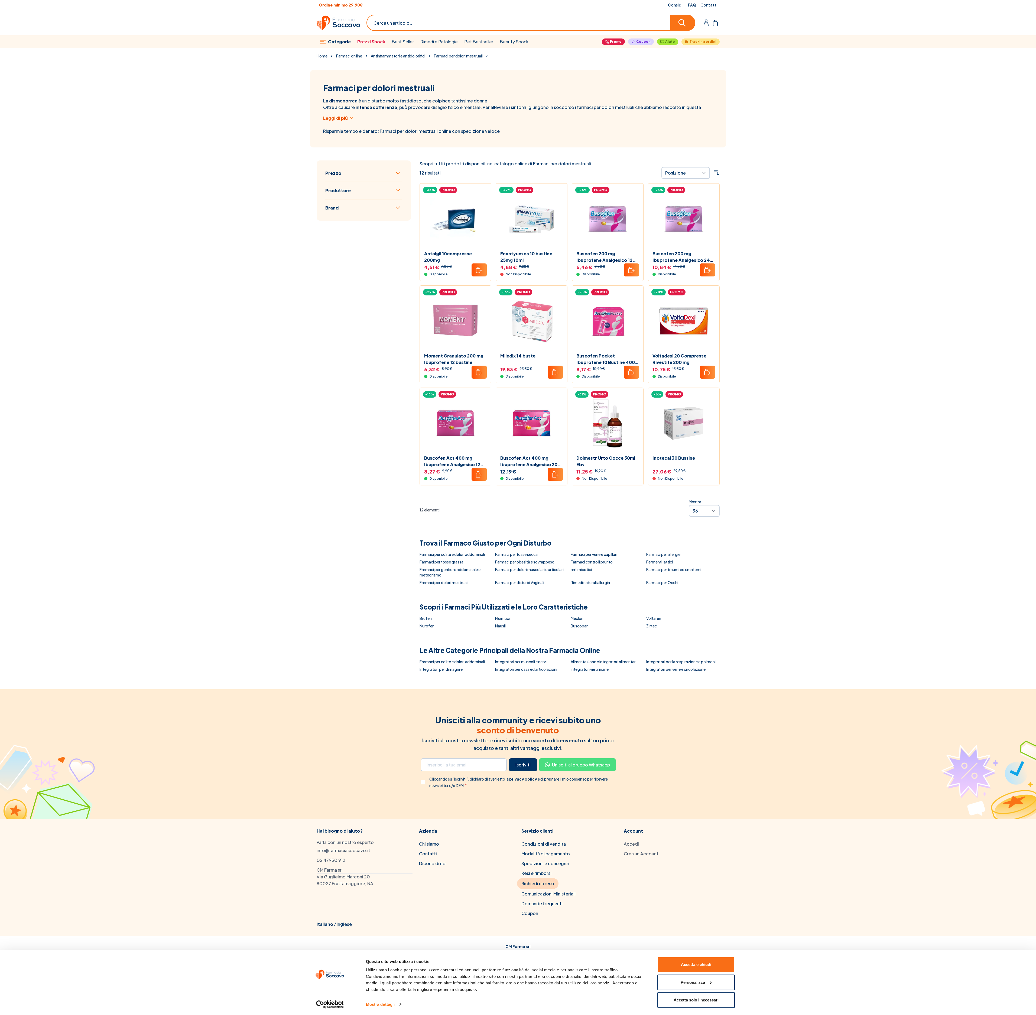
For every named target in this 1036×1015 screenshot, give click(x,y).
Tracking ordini (703, 42)
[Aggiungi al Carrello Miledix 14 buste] (555, 372)
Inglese (344, 924)
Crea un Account (641, 853)
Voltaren (653, 618)
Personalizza (693, 982)
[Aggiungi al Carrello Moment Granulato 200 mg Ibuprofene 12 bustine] (479, 372)
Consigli (676, 4)
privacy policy (523, 778)
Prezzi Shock (371, 41)
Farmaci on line (349, 55)
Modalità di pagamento (545, 853)
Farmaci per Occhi (662, 582)
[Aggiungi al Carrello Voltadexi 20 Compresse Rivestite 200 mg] (707, 372)
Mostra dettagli (380, 1004)
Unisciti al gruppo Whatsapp (581, 765)
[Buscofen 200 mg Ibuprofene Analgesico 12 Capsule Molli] (607, 219)
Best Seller (403, 41)
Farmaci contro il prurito (592, 561)
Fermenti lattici (659, 561)
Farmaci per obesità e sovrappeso (524, 561)
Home (322, 55)
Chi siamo (429, 844)
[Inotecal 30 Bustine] (683, 423)
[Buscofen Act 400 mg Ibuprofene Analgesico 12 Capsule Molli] (455, 423)
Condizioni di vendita (543, 844)
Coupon (643, 42)
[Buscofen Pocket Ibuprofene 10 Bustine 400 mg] (607, 321)
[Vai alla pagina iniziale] (338, 22)
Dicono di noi (433, 863)
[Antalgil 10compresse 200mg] (455, 219)
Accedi (631, 844)
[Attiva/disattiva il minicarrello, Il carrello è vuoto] (715, 22)
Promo (616, 42)
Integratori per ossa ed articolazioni (526, 669)
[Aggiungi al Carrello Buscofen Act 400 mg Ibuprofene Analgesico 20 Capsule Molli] (555, 474)
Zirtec (651, 625)
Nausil (500, 625)
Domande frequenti (542, 903)
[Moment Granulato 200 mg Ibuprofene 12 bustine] (455, 321)
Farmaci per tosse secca (516, 554)
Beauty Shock (514, 41)
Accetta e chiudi (696, 964)
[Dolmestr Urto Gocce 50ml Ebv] (607, 423)
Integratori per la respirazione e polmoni (681, 661)
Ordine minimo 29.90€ (341, 4)
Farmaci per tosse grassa (441, 561)
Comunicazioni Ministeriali (548, 894)
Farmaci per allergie (663, 554)
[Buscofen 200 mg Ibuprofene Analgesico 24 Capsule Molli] (683, 219)
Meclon (577, 618)
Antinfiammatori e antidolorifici (398, 55)
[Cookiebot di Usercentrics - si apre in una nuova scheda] (329, 1004)
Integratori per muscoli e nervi (521, 661)
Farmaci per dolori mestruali (458, 55)
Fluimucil (503, 618)
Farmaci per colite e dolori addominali (452, 554)
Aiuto (670, 42)
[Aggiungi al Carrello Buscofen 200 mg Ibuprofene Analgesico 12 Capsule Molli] (631, 269)
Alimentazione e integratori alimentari (603, 661)
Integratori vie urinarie (590, 669)
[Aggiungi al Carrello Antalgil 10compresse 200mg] (479, 269)
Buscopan (580, 625)
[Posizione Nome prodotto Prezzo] (685, 173)
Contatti (708, 4)
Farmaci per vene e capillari (594, 554)
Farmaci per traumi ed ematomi (673, 569)
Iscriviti (523, 765)
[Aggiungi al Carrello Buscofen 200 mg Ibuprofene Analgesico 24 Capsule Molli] (707, 269)
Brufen (426, 618)
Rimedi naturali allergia (590, 582)
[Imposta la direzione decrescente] (716, 173)
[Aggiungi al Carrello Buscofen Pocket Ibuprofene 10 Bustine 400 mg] (631, 372)
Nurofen (427, 625)
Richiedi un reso (537, 883)
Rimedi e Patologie (439, 41)
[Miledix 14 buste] (531, 321)
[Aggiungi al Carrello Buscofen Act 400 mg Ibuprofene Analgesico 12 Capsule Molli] (479, 474)
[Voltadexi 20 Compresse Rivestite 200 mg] (683, 321)
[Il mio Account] (706, 22)
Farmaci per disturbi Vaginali (519, 582)
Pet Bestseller (478, 41)
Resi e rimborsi (536, 873)
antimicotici (581, 569)
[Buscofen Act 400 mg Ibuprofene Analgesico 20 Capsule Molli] (531, 423)
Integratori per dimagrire (441, 669)
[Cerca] (683, 23)
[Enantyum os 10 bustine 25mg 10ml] (531, 219)
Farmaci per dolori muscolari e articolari (529, 569)
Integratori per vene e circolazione (676, 669)
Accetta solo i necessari (696, 1000)
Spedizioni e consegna (545, 863)
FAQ (692, 4)
